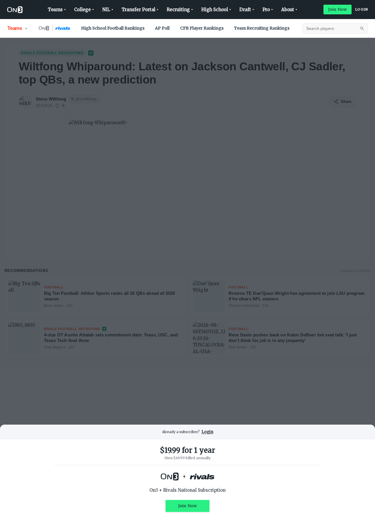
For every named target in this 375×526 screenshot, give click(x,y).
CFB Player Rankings (202, 28)
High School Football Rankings (112, 28)
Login (361, 9)
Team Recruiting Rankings (261, 28)
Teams (55, 9)
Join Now (337, 9)
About (287, 9)
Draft (245, 9)
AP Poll (162, 28)
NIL (106, 9)
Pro (266, 9)
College (82, 9)
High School (214, 9)
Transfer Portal (139, 9)
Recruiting (178, 9)
